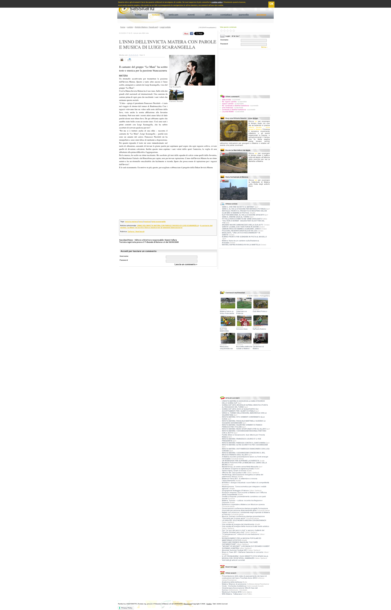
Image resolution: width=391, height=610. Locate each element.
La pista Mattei (228, 112)
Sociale (262, 461)
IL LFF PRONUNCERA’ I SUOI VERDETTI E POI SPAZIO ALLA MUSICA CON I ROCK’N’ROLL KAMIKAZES (245, 557)
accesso (261, 14)
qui (256, 121)
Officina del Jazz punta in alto (234, 473)
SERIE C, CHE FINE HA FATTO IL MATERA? (238, 207)
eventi (191, 14)
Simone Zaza (241, 329)
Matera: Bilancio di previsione (234, 584)
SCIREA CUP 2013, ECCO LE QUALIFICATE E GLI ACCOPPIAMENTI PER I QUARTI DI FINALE (240, 410)
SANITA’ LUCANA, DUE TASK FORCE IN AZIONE (240, 227)
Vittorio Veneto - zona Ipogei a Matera (259, 128)
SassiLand (188, 604)
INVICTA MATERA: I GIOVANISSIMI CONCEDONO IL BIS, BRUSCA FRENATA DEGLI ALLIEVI (243, 454)
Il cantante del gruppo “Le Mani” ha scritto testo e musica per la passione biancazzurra (166, 227)
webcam (173, 14)
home (138, 14)
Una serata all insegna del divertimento (238, 524)
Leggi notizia (165, 27)
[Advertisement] (192, 121)
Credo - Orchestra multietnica (234, 586)
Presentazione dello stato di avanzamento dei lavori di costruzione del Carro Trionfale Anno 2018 (244, 577)
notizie (156, 14)
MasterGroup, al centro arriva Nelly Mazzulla (240, 467)
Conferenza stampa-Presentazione (258, 584)
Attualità (252, 213)
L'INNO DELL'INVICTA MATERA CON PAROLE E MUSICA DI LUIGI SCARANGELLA (168, 226)
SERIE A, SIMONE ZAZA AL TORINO (235, 217)
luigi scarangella (159, 222)
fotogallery (264, 296)
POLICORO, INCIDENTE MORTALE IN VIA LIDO (239, 231)
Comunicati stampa (237, 459)
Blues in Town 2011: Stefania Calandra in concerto (243, 552)
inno (141, 222)
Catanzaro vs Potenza (241, 312)
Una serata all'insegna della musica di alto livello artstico (245, 526)
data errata (226, 100)
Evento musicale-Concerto (255, 586)
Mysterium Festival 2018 (231, 592)
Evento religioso (247, 592)
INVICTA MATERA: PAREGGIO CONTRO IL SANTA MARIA (244, 443)
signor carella (228, 104)
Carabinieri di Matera (258, 348)
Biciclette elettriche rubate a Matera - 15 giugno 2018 (244, 349)
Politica (264, 219)
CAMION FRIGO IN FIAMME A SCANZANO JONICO (241, 229)
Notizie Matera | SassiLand (146, 27)
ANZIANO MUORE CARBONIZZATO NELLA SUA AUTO (243, 225)
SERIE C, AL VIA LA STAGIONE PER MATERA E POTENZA (244, 209)
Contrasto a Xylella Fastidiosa (234, 110)
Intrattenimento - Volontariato (237, 590)
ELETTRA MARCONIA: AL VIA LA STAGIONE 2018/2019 (243, 215)
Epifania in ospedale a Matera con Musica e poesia (243, 505)
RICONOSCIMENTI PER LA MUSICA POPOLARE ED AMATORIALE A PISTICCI (241, 539)
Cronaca (266, 225)
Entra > (265, 47)
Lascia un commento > (186, 264)
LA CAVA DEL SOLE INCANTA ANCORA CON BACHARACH (244, 520)
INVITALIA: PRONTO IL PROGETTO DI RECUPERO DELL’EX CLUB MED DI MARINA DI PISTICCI (244, 212)
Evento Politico (247, 594)
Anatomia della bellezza (232, 582)
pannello (244, 14)
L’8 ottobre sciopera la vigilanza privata (238, 469)
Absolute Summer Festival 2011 (235, 550)
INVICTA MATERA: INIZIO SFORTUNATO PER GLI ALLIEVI (244, 429)
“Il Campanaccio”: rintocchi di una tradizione (240, 534)
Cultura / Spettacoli (136, 232)
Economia (225, 484)
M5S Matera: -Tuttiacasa (232, 594)
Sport (256, 207)
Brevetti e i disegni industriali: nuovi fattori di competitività (245, 483)
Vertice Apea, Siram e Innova (234, 471)
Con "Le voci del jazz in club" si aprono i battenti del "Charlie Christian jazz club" (243, 531)
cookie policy (216, 2)
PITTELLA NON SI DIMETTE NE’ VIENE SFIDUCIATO (242, 219)
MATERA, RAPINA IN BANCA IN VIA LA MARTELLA (241, 245)
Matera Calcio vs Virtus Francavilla (227, 312)
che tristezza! (227, 108)
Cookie (209, 604)
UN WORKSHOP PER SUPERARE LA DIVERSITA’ (241, 461)
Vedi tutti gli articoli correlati (233, 560)
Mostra (244, 582)
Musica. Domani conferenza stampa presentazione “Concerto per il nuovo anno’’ (243, 517)
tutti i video (252, 296)
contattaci (226, 14)
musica (147, 222)
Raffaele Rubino (259, 329)
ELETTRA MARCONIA (224, 330)
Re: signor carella (229, 102)
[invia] (132, 61)
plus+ (208, 14)
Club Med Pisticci (260, 311)
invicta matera (131, 222)
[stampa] (123, 61)
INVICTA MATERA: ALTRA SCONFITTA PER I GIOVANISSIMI (245, 445)
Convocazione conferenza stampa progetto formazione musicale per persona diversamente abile (245, 509)
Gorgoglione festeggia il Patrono (235, 491)
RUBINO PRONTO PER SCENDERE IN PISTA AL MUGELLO (244, 237)
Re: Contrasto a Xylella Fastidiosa (235, 106)
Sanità (227, 223)
